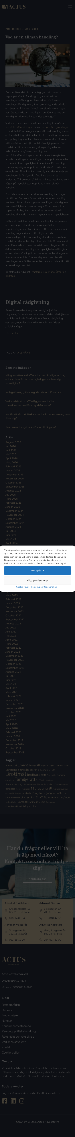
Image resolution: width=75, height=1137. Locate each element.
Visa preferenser (37, 580)
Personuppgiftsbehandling (44, 586)
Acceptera (37, 570)
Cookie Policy (22, 586)
